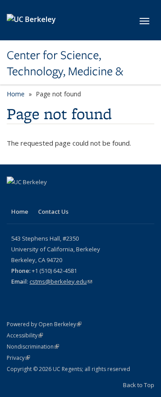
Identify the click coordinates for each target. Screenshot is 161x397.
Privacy (18, 358)
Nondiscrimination (33, 346)
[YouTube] (32, 197)
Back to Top (138, 385)
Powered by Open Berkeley (44, 324)
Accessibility (25, 335)
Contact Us (53, 211)
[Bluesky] (49, 197)
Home (16, 94)
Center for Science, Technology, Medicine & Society (65, 63)
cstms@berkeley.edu (61, 281)
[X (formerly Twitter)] (14, 197)
